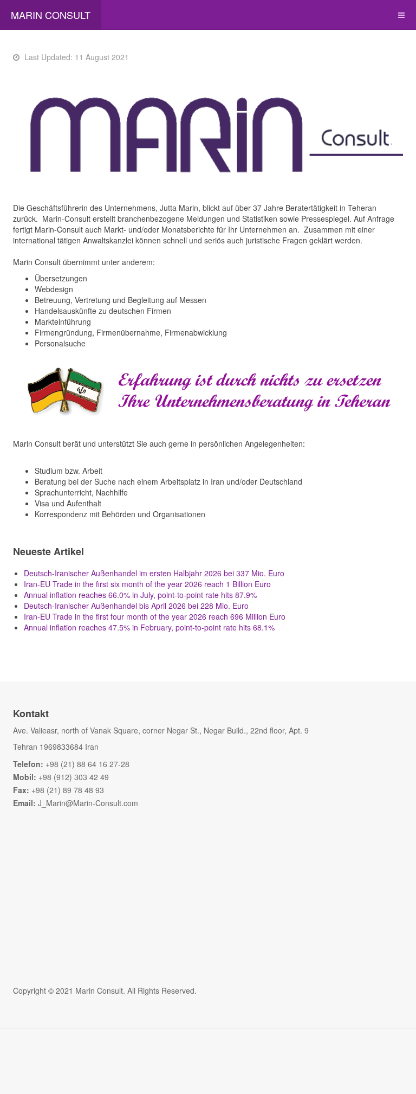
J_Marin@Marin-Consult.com (88, 802)
